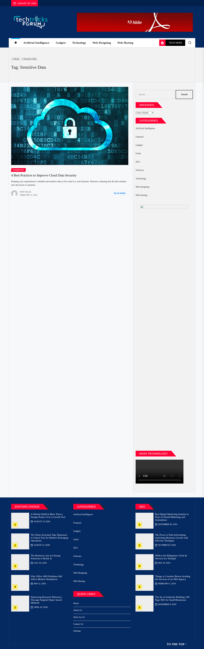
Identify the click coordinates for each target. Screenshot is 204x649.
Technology (79, 42)
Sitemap (77, 631)
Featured (139, 137)
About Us (77, 610)
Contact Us (78, 624)
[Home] (15, 42)
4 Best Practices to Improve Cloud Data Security (43, 175)
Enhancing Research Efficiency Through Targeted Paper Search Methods (46, 600)
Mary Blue (25, 192)
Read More (120, 193)
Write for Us (79, 617)
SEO (138, 162)
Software (140, 170)
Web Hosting (125, 42)
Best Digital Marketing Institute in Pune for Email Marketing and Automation (172, 517)
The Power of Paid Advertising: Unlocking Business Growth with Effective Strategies (171, 538)
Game (138, 153)
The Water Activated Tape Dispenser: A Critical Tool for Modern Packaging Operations (49, 538)
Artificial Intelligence (36, 42)
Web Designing (101, 42)
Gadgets (61, 42)
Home (76, 603)
